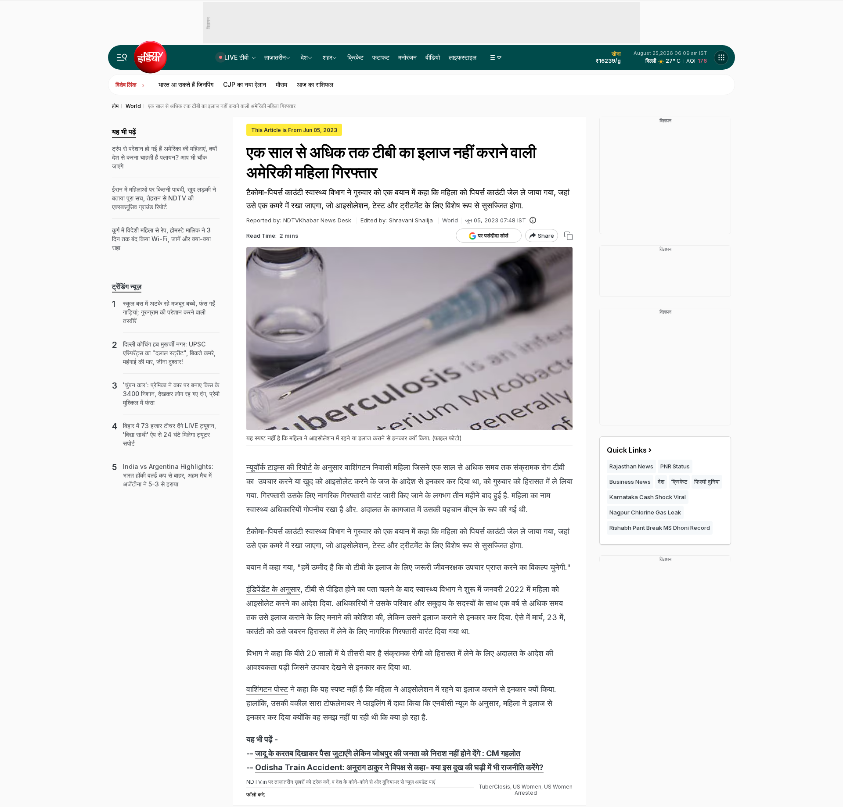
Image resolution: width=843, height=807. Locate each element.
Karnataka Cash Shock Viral (647, 496)
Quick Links (627, 450)
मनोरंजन (407, 57)
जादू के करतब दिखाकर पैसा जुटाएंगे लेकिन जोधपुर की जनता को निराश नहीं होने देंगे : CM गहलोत (387, 753)
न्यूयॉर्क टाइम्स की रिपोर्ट (279, 467)
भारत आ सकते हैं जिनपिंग (186, 84)
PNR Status (675, 466)
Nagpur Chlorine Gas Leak (645, 512)
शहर (327, 57)
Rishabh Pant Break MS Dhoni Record (659, 527)
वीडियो (432, 57)
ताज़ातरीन (275, 57)
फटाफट (380, 57)
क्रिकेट (355, 57)
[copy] (568, 236)
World (450, 220)
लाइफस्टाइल (462, 57)
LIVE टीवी (237, 57)
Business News (630, 481)
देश (304, 57)
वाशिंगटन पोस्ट (267, 689)
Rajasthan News (631, 466)
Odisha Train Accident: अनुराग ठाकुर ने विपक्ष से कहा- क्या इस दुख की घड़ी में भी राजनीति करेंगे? (399, 767)
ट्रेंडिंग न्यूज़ (126, 286)
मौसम (281, 84)
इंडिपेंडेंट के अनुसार (273, 589)
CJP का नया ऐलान (244, 84)
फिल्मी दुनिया (707, 481)
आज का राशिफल (315, 84)
